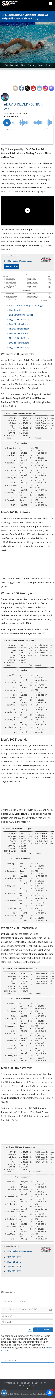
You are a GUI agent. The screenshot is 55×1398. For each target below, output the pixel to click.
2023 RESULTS (13, 1266)
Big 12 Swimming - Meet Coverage (18, 261)
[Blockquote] (22, 1309)
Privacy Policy (39, 1382)
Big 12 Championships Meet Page (26, 305)
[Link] (29, 1309)
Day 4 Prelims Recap (19, 342)
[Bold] (3, 1309)
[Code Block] (26, 1309)
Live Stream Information (21, 314)
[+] (35, 1309)
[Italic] (6, 1309)
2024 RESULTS (13, 1271)
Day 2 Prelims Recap (19, 324)
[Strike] (13, 1309)
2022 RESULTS (13, 1261)
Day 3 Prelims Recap (19, 333)
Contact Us (9, 1382)
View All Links (11, 266)
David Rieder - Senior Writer (23, 106)
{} (32, 1309)
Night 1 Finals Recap (19, 319)
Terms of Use (23, 1382)
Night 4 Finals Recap (19, 347)
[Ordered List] (16, 1309)
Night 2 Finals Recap (19, 328)
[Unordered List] (19, 1309)
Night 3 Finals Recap (19, 338)
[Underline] (10, 1309)
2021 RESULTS (13, 1257)
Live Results (15, 310)
